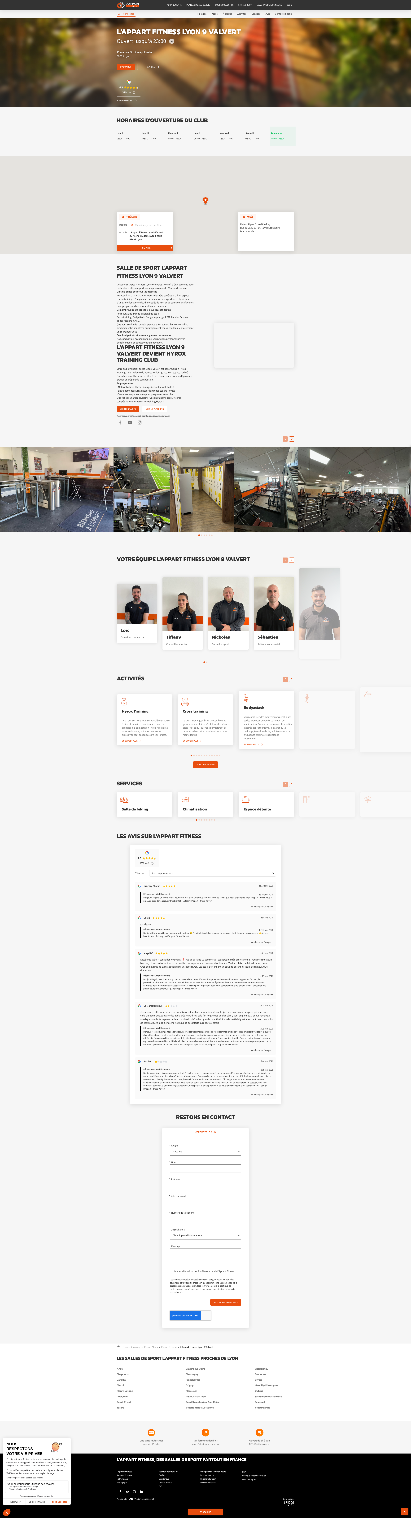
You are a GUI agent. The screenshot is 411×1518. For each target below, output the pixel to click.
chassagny (192, 1374)
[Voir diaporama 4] (206, 535)
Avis (268, 13)
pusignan (122, 1396)
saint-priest (124, 1402)
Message (175, 1246)
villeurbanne (262, 1408)
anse (120, 1369)
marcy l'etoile (125, 1391)
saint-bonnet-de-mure (268, 1396)
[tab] (205, 1132)
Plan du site (122, 1499)
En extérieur (164, 1479)
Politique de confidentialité (254, 1476)
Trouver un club (165, 1483)
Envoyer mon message (226, 1302)
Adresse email (178, 1196)
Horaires (201, 13)
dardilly (121, 1380)
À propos (227, 13)
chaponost (123, 1374)
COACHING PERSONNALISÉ (269, 5)
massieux (191, 1391)
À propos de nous (124, 1475)
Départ (123, 225)
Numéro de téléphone (183, 1212)
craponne (260, 1374)
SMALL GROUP (245, 5)
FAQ (160, 1486)
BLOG (289, 5)
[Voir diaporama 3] (204, 535)
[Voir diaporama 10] (214, 755)
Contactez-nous (283, 13)
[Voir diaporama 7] (206, 755)
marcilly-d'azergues (266, 1385)
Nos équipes (122, 1483)
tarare (120, 1408)
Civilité (175, 1145)
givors (258, 1380)
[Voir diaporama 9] (212, 755)
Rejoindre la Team (208, 1479)
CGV (244, 1472)
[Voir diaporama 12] (219, 755)
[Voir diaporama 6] (212, 535)
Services (256, 13)
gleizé (120, 1385)
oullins (259, 1391)
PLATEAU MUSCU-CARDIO (198, 5)
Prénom (175, 1179)
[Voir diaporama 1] (199, 535)
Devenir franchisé (207, 1483)
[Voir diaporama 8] (209, 755)
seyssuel (260, 1402)
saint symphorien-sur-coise (202, 1402)
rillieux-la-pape (196, 1396)
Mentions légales (249, 1479)
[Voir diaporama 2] (201, 535)
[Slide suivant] (291, 439)
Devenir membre (207, 1475)
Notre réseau (122, 1479)
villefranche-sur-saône (200, 1408)
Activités (241, 13)
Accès (215, 13)
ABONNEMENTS (174, 5)
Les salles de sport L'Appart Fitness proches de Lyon (177, 1358)
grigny (190, 1385)
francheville (193, 1380)
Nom (173, 1162)
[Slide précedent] (285, 439)
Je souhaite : (178, 1229)
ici (181, 1292)
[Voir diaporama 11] (217, 755)
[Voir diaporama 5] (209, 535)
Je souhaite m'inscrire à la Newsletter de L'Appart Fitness (204, 1271)
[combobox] (212, 873)
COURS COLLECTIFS (224, 5)
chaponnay (261, 1369)
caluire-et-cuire (195, 1369)
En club (162, 1475)
